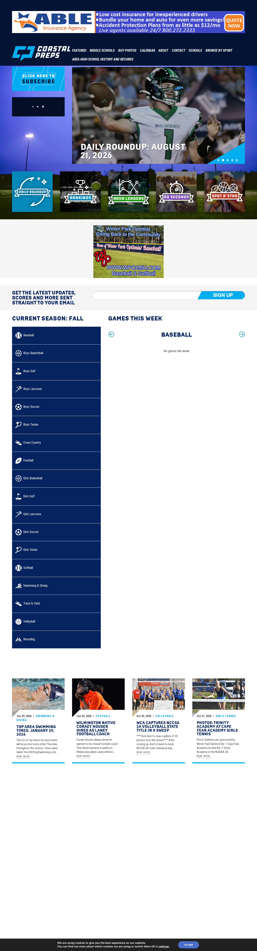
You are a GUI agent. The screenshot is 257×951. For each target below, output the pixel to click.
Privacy (203, 781)
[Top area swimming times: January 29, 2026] (38, 698)
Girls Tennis (226, 716)
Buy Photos (127, 50)
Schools (195, 50)
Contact (178, 50)
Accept (188, 945)
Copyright (218, 781)
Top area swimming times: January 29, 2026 (36, 730)
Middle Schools (102, 50)
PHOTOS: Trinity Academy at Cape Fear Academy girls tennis (217, 728)
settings (164, 946)
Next (242, 334)
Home (150, 781)
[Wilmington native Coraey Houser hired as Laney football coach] (98, 698)
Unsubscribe (235, 781)
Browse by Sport (219, 50)
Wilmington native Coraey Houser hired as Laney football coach (96, 728)
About (163, 50)
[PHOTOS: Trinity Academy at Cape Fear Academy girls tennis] (218, 698)
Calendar (147, 50)
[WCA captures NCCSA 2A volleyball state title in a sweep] (158, 698)
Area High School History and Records (102, 59)
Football (103, 716)
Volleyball (164, 716)
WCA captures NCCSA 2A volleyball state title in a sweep (158, 726)
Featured (79, 50)
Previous (111, 334)
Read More (23, 756)
